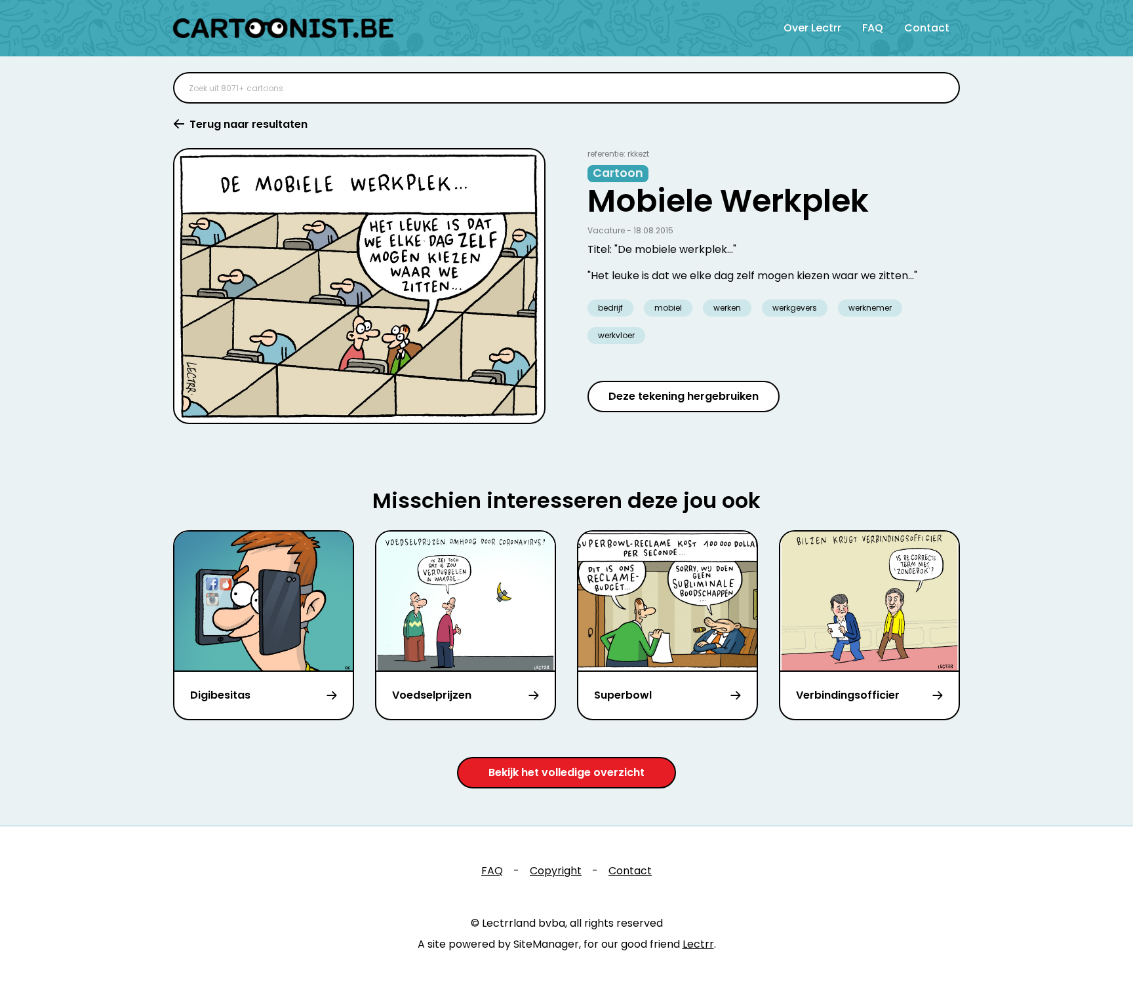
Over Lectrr (812, 27)
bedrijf (610, 307)
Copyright (556, 870)
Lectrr (698, 944)
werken (727, 307)
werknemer (870, 307)
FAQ (872, 27)
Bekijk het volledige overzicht (566, 772)
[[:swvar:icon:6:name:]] (941, 88)
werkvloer (616, 335)
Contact (926, 27)
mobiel (668, 307)
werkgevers (794, 307)
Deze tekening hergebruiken (683, 396)
